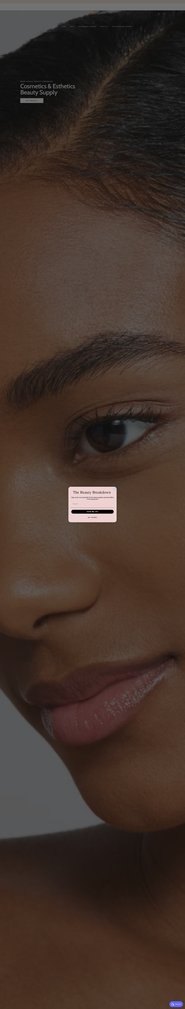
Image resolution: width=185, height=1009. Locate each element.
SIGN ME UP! (92, 511)
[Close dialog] (114, 489)
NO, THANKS (92, 517)
